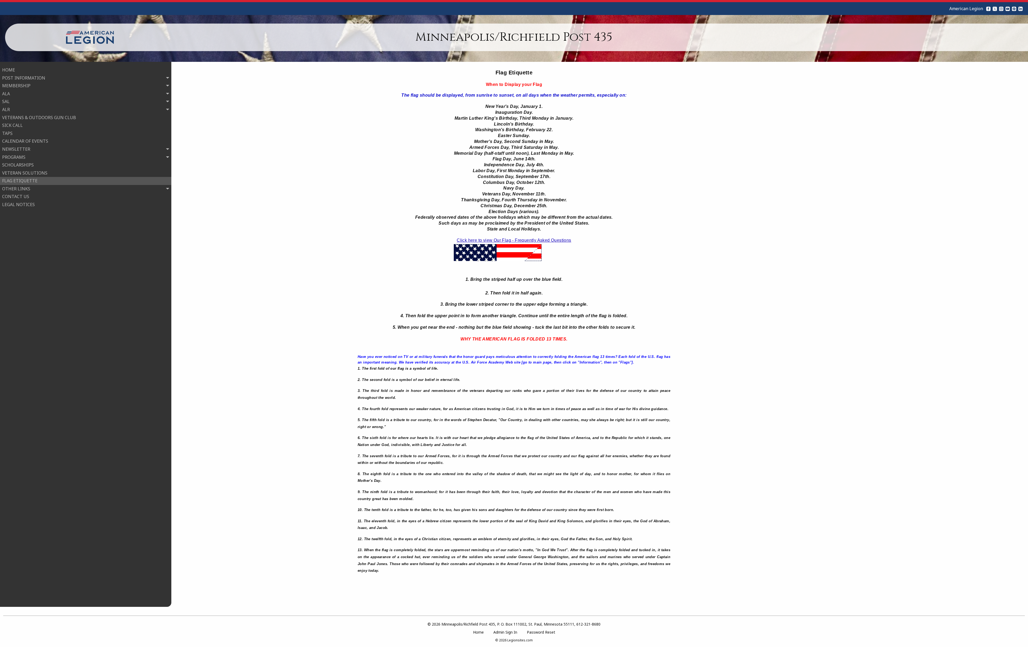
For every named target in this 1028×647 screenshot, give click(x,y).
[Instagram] (1001, 8)
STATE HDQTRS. (23, 212)
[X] (995, 8)
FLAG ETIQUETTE (19, 181)
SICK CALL (12, 125)
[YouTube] (1007, 8)
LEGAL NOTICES (18, 204)
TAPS (7, 133)
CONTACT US (15, 196)
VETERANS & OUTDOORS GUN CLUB (39, 117)
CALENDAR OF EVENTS (25, 141)
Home (478, 632)
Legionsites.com (520, 640)
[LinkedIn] (1020, 8)
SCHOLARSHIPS (18, 165)
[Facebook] (988, 8)
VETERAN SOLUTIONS (24, 173)
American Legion (966, 9)
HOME (8, 70)
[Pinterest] (1014, 8)
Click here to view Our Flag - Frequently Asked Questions (514, 240)
